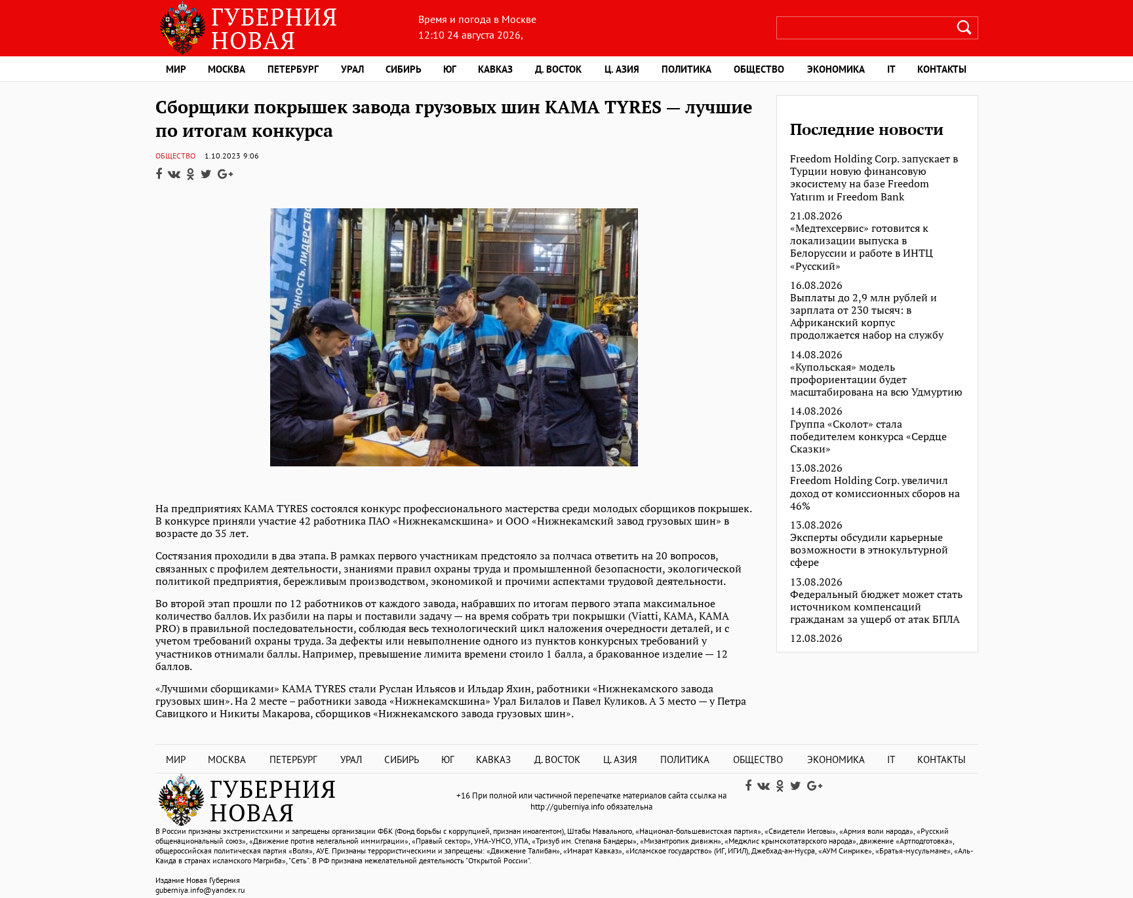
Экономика (836, 69)
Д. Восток (558, 69)
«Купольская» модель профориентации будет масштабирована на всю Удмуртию (876, 380)
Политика (686, 69)
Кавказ (495, 69)
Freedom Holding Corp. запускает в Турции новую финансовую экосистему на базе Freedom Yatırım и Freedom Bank (874, 178)
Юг (449, 69)
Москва (226, 69)
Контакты (941, 69)
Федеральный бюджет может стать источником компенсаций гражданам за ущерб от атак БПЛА (876, 607)
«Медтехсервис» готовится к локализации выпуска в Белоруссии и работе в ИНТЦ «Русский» (861, 247)
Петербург (293, 69)
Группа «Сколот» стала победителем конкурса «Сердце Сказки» (868, 437)
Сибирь (404, 69)
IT (891, 69)
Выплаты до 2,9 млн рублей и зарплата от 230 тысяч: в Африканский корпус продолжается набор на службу (867, 316)
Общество (759, 69)
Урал (352, 69)
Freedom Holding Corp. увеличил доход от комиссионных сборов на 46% (875, 493)
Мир (176, 69)
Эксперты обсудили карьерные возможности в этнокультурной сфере (869, 550)
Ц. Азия (622, 69)
